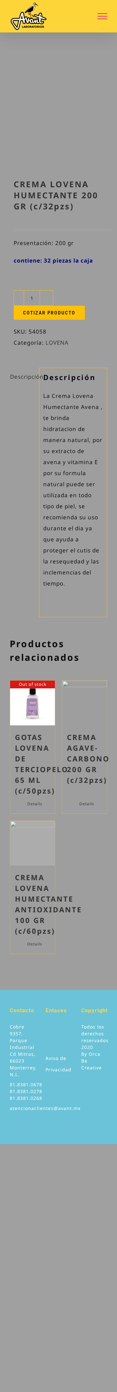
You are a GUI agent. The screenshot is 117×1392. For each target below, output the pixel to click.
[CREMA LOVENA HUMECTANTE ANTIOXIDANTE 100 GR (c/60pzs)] (32, 843)
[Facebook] (48, 1029)
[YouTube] (57, 1029)
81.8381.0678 (26, 1084)
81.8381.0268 (26, 1098)
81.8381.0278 (26, 1091)
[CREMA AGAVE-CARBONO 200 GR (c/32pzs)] (84, 703)
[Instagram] (66, 1029)
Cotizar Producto (49, 312)
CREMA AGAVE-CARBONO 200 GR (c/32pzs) (88, 758)
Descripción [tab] (22, 376)
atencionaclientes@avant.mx (45, 1108)
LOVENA (57, 342)
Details (34, 804)
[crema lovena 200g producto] (58, 113)
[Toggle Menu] (102, 16)
